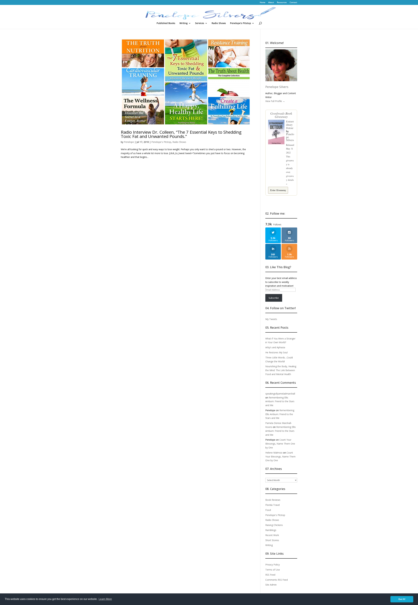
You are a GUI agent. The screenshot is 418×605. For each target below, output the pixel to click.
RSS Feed (270, 574)
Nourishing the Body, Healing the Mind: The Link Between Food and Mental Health (280, 370)
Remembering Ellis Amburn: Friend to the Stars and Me (279, 401)
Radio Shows (219, 23)
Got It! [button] (401, 599)
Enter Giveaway (278, 190)
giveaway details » (290, 179)
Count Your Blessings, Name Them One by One (280, 443)
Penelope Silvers (276, 87)
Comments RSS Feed (276, 579)
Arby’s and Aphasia (275, 347)
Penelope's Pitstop (161, 141)
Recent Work (272, 535)
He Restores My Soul (276, 352)
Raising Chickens (274, 525)
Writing (183, 23)
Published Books (166, 23)
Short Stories (272, 540)
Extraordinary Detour (290, 125)
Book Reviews (272, 499)
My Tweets (271, 319)
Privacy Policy (272, 564)
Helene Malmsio (273, 452)
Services (199, 23)
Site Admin (271, 584)
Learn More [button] (105, 599)
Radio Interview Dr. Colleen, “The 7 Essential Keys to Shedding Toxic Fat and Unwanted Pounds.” (181, 134)
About (271, 2)
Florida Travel (272, 504)
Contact (293, 2)
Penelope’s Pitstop (240, 23)
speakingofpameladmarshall (280, 393)
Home (262, 2)
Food (268, 510)
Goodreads (277, 113)
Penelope (129, 141)
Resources (282, 2)
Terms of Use (272, 569)
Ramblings (270, 530)
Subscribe (274, 297)
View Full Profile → (275, 101)
